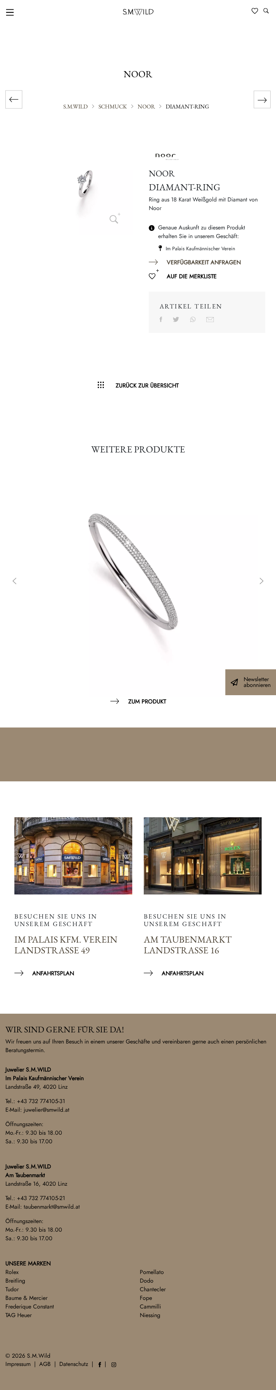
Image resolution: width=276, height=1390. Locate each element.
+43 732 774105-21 (41, 1198)
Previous (14, 581)
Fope (146, 1298)
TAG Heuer (18, 1315)
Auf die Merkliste (192, 276)
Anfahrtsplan (53, 973)
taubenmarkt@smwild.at (52, 1207)
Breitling (15, 1281)
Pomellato (152, 1272)
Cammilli (150, 1306)
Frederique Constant (29, 1306)
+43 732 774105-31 (41, 1101)
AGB (45, 1364)
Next (261, 581)
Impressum (18, 1364)
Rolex (12, 1272)
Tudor (12, 1289)
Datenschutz (73, 1364)
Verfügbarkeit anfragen (204, 262)
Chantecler (153, 1289)
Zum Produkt (147, 701)
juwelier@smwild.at (46, 1110)
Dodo (146, 1281)
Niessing (150, 1315)
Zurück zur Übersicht (147, 385)
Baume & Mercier (26, 1298)
